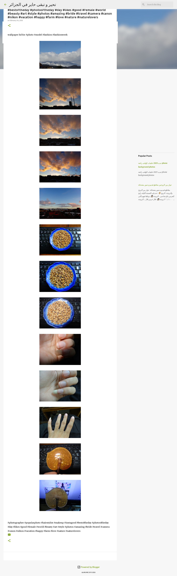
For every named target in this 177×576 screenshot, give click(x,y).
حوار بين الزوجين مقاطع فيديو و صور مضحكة (155, 185)
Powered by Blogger (90, 567)
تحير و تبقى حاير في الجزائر (32, 4)
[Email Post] (9, 535)
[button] (9, 25)
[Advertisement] (130, 112)
